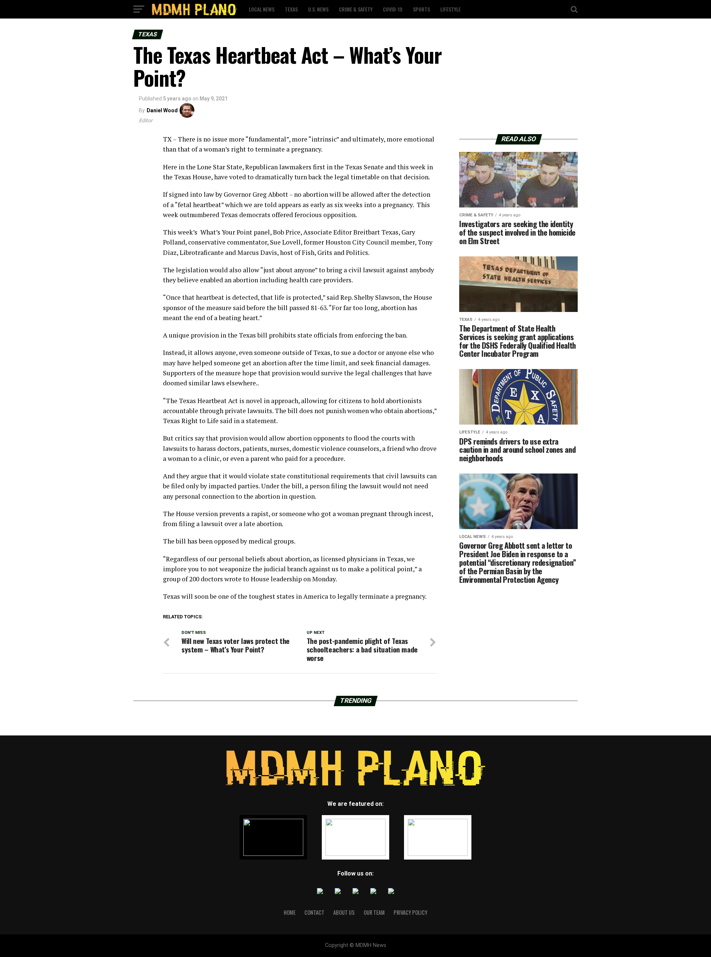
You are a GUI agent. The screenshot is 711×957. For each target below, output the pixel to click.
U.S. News (318, 9)
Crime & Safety (356, 9)
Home (290, 912)
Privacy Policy (410, 912)
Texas (291, 9)
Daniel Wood (162, 110)
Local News (261, 9)
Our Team (374, 912)
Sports (421, 9)
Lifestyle (450, 9)
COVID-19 (393, 9)
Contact (314, 912)
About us (344, 912)
